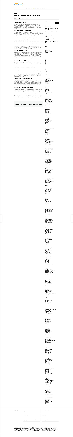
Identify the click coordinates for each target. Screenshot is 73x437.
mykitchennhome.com (48, 158)
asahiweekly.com (47, 344)
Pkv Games (34, 8)
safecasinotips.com (48, 353)
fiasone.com (47, 249)
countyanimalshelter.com (49, 279)
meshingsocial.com (48, 244)
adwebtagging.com (48, 280)
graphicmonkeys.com (48, 349)
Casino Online (30, 8)
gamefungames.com (48, 334)
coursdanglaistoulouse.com (49, 80)
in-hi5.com (46, 199)
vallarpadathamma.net (48, 222)
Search (46, 21)
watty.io (46, 204)
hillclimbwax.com (47, 285)
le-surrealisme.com (48, 98)
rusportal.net (47, 203)
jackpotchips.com (47, 354)
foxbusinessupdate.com (48, 254)
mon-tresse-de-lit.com (48, 388)
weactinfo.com (47, 243)
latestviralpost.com (48, 231)
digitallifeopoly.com (48, 318)
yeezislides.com (47, 307)
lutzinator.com (47, 370)
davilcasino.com (47, 324)
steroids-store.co (47, 138)
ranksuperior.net (47, 281)
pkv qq (19, 429)
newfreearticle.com (48, 232)
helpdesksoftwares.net (48, 300)
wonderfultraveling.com (48, 124)
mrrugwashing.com (48, 258)
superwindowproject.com (49, 161)
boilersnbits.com (47, 230)
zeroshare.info (47, 111)
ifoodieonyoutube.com (48, 312)
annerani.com (47, 108)
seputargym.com (47, 320)
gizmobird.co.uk (47, 78)
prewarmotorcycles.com (48, 94)
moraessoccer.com (48, 121)
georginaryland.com (48, 142)
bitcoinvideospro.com (48, 210)
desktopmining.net (48, 171)
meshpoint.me (47, 214)
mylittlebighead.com (48, 342)
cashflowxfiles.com (48, 240)
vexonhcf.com (47, 91)
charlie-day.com (47, 252)
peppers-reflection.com (48, 291)
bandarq (15, 428)
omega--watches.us (48, 84)
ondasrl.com (47, 371)
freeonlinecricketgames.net (49, 128)
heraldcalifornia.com (48, 348)
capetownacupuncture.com (49, 209)
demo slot (46, 53)
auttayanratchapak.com (48, 218)
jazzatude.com (47, 109)
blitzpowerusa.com (48, 233)
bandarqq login (19, 428)
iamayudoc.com (47, 341)
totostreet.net (47, 323)
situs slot (46, 54)
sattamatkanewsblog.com (49, 272)
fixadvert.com (47, 88)
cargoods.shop (47, 208)
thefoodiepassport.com (48, 160)
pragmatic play (21, 427)
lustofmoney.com (47, 289)
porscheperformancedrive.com (49, 368)
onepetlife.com (47, 384)
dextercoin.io (47, 180)
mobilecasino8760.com (48, 152)
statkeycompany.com (48, 101)
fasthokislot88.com (48, 352)
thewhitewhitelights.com (49, 144)
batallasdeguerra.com (48, 118)
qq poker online (37, 430)
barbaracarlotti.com (48, 170)
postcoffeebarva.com (48, 219)
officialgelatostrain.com (48, 381)
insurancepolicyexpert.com (49, 100)
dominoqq (46, 58)
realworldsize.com (48, 223)
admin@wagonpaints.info (20, 18)
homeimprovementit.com (49, 302)
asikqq (46, 61)
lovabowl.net (47, 301)
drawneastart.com (48, 351)
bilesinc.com (47, 112)
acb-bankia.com (47, 259)
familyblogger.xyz (47, 358)
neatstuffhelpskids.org (48, 120)
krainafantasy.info (47, 200)
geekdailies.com (47, 398)
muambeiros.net (47, 132)
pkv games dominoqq (48, 51)
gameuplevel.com (47, 329)
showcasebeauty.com (48, 99)
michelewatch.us (47, 83)
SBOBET (38, 8)
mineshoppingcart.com (48, 313)
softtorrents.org (47, 363)
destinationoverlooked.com (49, 283)
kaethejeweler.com (48, 382)
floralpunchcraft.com (48, 248)
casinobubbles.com (48, 319)
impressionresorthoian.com (49, 264)
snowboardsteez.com (48, 238)
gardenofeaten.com (48, 234)
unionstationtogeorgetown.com (50, 340)
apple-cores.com (47, 168)
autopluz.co (47, 89)
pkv (45, 63)
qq (45, 62)
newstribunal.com (47, 303)
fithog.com (46, 140)
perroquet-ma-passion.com (49, 394)
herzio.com (46, 198)
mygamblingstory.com (48, 188)
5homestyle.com (47, 182)
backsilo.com (47, 262)
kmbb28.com (47, 400)
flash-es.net (47, 260)
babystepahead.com (48, 282)
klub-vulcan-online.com (48, 360)
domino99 (50, 428)
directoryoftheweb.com (48, 193)
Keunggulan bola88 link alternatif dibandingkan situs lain (31, 419)
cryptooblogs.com (47, 328)
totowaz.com (47, 274)
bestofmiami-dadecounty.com (49, 311)
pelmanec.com (47, 191)
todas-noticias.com (48, 201)
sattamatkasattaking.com (49, 383)
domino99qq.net (47, 192)
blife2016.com (47, 372)
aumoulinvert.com (48, 159)
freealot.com (47, 343)
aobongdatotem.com (48, 308)
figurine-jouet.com (48, 392)
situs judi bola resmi (22, 430)
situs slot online (43, 427)
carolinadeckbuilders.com (49, 102)
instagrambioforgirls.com (49, 239)
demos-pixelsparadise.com (49, 92)
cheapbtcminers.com (48, 339)
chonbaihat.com (47, 134)
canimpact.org (47, 164)
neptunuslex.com (47, 81)
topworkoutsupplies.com (49, 314)
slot (45, 60)
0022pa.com (47, 110)
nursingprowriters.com (48, 269)
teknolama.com (47, 224)
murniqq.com (28, 430)
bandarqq (46, 52)
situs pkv (46, 69)
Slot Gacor (41, 8)
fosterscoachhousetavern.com (49, 228)
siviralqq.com (47, 263)
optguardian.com (47, 322)
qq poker (23, 428)
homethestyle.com (48, 330)
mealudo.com (47, 251)
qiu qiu (46, 64)
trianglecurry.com (47, 378)
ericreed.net (47, 150)
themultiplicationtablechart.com (50, 178)
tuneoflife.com (47, 292)
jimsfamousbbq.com (48, 74)
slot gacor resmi (54, 427)
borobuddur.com (47, 332)
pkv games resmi (47, 50)
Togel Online (45, 8)
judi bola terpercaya (48, 429)
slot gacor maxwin (48, 427)
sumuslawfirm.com (48, 268)
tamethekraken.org (48, 369)
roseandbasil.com (47, 143)
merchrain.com (47, 399)
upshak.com (47, 261)
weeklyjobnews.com (48, 278)
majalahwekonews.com (48, 189)
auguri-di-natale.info (48, 82)
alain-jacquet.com (47, 212)
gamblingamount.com (48, 284)
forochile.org (47, 122)
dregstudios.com (47, 119)
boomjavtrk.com (47, 404)
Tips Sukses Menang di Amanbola (46, 419)
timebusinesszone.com (48, 290)
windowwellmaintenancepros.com (50, 293)
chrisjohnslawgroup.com (48, 359)
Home (26, 8)
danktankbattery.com (48, 250)
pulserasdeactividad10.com (49, 169)
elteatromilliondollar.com (49, 220)
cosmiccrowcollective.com (49, 211)
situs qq (46, 59)
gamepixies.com (47, 350)
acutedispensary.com (48, 271)
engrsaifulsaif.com (48, 338)
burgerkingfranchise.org (48, 221)
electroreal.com (47, 310)
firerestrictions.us (47, 130)
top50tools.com (47, 104)
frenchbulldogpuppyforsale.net (49, 175)
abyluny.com (47, 403)
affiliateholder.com (48, 294)
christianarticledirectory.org (49, 181)
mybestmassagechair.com (49, 149)
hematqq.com (32, 430)
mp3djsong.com (47, 79)
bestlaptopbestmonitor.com (49, 141)
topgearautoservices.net (48, 391)
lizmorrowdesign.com (48, 374)
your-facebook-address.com (49, 393)
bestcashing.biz (47, 129)
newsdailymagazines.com (49, 304)
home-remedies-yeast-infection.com (50, 309)
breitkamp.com (47, 361)
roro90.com (47, 197)
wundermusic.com (48, 333)
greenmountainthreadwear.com (50, 270)
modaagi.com (47, 114)
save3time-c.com (47, 90)
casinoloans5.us (47, 154)
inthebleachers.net (48, 172)
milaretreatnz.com (48, 113)
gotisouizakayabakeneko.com (49, 213)
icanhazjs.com (47, 163)
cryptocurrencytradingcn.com (49, 273)
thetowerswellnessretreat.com (49, 380)
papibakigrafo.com (48, 162)
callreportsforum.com (48, 401)
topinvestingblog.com (48, 103)
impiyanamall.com (48, 321)
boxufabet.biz (47, 390)
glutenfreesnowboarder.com (49, 373)
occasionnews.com (48, 288)
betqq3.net (46, 153)
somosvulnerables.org (48, 364)
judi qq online (47, 49)
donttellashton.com (48, 194)
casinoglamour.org (48, 179)
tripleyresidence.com (48, 362)
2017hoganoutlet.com (48, 190)
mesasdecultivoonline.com (49, 229)
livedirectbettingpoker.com (49, 253)
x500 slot (17, 427)
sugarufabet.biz (47, 389)
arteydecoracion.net (48, 139)
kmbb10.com (47, 241)
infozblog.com (47, 133)
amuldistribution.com (48, 331)
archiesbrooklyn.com (48, 131)
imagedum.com (47, 379)
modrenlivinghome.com (48, 395)
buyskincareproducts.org (49, 174)
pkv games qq (51, 430)
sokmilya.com (47, 402)
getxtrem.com (47, 242)
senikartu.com (47, 202)
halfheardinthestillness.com (49, 148)
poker (47, 430)
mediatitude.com (47, 93)
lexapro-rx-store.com (48, 173)
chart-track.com (47, 123)
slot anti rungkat (29, 427)
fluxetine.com (47, 151)
